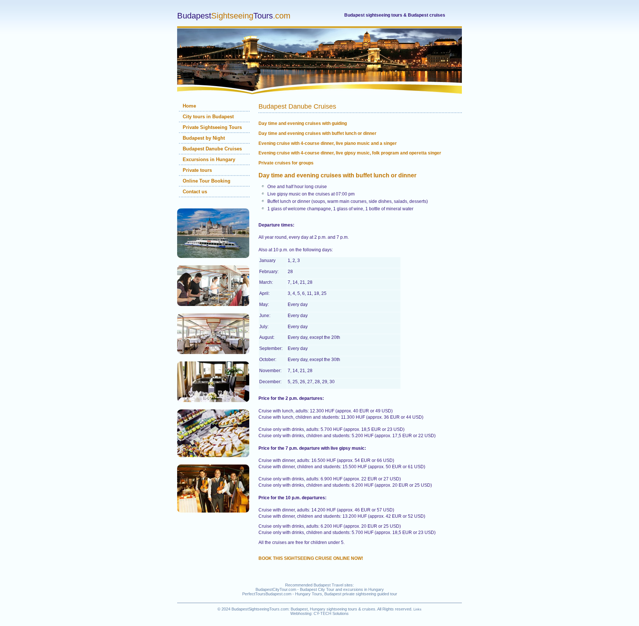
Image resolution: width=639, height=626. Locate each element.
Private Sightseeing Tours (212, 127)
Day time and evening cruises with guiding (302, 123)
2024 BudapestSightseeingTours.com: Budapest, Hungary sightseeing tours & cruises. (299, 609)
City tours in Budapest (208, 116)
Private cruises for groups (286, 163)
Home (189, 106)
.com (233, 15)
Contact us (195, 191)
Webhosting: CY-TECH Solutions (319, 613)
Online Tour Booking (206, 181)
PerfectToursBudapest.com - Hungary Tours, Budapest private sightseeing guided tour (319, 594)
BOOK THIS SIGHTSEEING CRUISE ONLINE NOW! (310, 558)
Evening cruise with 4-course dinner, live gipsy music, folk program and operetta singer (349, 153)
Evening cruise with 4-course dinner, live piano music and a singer (327, 143)
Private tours (197, 170)
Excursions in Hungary (209, 159)
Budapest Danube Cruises (212, 149)
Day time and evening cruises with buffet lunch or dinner (317, 133)
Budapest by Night (204, 138)
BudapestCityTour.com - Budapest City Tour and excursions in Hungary (320, 589)
